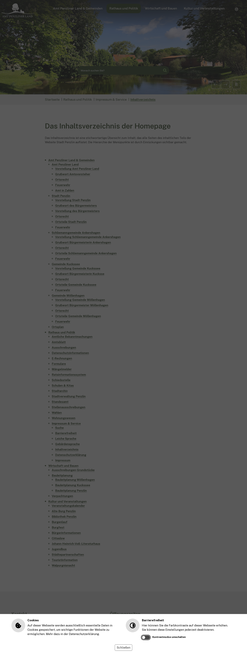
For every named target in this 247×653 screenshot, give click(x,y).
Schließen (123, 647)
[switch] (146, 637)
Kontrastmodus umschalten (169, 636)
